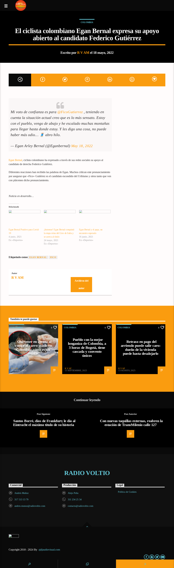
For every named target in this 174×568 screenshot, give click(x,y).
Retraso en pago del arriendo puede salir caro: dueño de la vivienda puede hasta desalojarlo (140, 347)
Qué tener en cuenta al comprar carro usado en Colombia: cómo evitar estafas (33, 347)
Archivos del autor (81, 284)
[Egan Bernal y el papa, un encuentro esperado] (95, 219)
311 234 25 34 (75, 499)
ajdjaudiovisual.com (50, 549)
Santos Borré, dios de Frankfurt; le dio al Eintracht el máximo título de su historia (44, 423)
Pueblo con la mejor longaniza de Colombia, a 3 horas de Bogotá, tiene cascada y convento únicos (87, 347)
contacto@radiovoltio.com (80, 506)
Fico (53, 257)
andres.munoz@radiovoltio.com (29, 506)
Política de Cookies (127, 492)
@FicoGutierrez (70, 112)
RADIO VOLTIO (87, 473)
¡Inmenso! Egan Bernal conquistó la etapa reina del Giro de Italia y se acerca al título (59, 233)
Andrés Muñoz (21, 493)
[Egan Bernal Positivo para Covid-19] (24, 219)
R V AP (14, 368)
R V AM (83, 52)
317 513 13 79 (21, 499)
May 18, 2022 (82, 146)
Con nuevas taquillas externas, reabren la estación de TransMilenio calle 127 (131, 423)
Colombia (87, 22)
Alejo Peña (73, 493)
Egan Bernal (15, 160)
